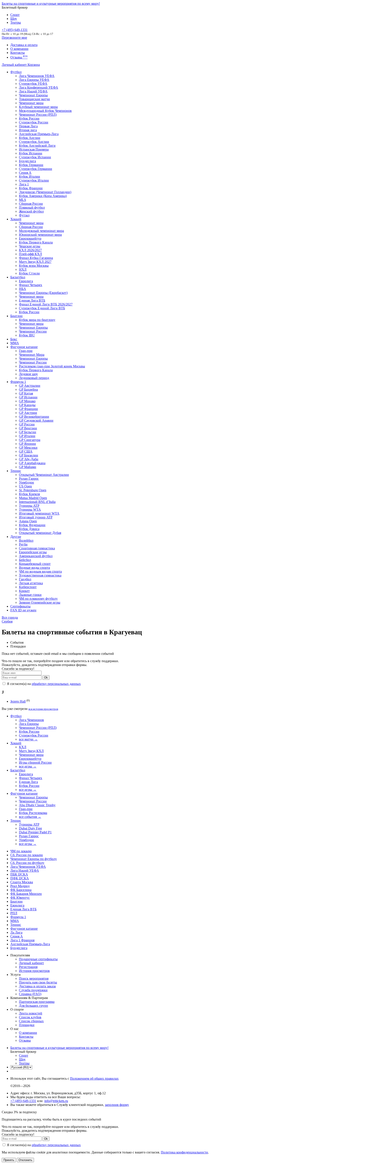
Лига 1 (24, 184)
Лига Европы (29, 724)
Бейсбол (25, 560)
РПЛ (13, 913)
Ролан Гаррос (29, 478)
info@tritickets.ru (56, 1101)
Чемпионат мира (31, 103)
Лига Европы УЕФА (34, 80)
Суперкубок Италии (34, 180)
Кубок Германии (31, 165)
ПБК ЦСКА (19, 874)
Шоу (13, 18)
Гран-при (26, 351)
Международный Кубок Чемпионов (45, 111)
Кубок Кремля (29, 494)
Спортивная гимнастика (37, 548)
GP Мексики (28, 447)
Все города (10, 617)
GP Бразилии (28, 455)
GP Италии (27, 436)
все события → (30, 817)
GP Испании (28, 397)
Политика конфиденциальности (184, 1152)
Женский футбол (31, 211)
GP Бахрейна (28, 389)
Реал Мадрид (19, 886)
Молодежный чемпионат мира (41, 231)
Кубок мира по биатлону (37, 320)
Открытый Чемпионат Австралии (44, 474)
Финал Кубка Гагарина (36, 258)
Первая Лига (28, 126)
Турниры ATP (29, 505)
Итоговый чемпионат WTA (39, 513)
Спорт (15, 15)
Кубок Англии (29, 138)
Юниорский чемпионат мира (40, 234)
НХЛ (22, 269)
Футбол (16, 72)
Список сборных (31, 1021)
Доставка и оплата (23, 45)
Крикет (24, 591)
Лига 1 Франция (22, 940)
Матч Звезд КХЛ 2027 (35, 262)
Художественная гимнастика (40, 575)
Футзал (24, 215)
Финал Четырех (30, 285)
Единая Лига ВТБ (23, 909)
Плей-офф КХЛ (30, 254)
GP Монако (27, 401)
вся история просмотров (43, 709)
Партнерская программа (36, 1002)
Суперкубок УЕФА (33, 83)
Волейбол (26, 540)
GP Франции (28, 409)
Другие (15, 536)
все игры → (27, 766)
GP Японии (27, 444)
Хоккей (15, 219)
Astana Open (28, 521)
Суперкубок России (33, 122)
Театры (15, 22)
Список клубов (30, 1017)
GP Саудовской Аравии (36, 420)
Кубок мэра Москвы (34, 265)
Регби (23, 544)
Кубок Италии (29, 176)
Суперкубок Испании (35, 157)
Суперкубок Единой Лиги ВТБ (42, 308)
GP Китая (26, 393)
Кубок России (29, 312)
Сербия (7, 621)
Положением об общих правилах (94, 1078)
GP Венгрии (28, 428)
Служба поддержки (33, 990)
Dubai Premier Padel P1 (35, 832)
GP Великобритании (34, 416)
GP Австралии (29, 385)
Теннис (15, 471)
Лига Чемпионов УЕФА (36, 76)
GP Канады (27, 405)
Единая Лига (28, 782)
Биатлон (16, 316)
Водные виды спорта (34, 567)
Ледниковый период (34, 378)
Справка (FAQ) (30, 994)
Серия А (25, 172)
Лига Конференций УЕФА (38, 87)
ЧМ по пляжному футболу (38, 598)
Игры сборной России (35, 762)
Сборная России (31, 203)
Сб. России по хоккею (26, 855)
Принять (8, 1160)
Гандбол (25, 579)
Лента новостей (30, 1013)
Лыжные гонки (30, 595)
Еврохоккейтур (30, 238)
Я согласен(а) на (43, 684)
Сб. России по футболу (27, 863)
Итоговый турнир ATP (36, 517)
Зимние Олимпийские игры (39, 602)
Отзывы (19, 57)
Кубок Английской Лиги (37, 145)
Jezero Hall (18, 701)
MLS (22, 200)
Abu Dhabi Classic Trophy (37, 805)
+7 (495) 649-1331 (23, 1101)
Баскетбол (17, 277)
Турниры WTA (30, 509)
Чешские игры (29, 246)
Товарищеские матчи (34, 99)
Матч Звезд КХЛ (31, 751)
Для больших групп (33, 1005)
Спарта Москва (21, 882)
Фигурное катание (24, 347)
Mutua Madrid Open (33, 498)
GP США (26, 451)
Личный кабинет (15, 64)
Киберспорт (28, 587)
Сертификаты (20, 606)
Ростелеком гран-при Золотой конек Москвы (52, 366)
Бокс (13, 339)
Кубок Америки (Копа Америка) (43, 196)
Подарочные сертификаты (38, 959)
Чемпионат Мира (31, 354)
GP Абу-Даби (28, 459)
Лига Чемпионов (31, 720)
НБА (22, 289)
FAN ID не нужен (23, 610)
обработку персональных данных (56, 684)
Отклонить (25, 1160)
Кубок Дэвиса (29, 529)
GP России (27, 424)
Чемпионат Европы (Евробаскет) (43, 292)
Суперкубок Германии (35, 169)
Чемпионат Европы (33, 95)
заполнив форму (117, 1105)
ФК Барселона (20, 890)
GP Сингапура (29, 440)
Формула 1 (18, 382)
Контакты (17, 52)
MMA (14, 343)
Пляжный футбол (32, 207)
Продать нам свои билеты (38, 982)
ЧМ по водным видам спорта (40, 571)
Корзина (34, 64)
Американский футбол (36, 556)
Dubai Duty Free (30, 828)
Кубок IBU (27, 335)
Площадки (26, 1025)
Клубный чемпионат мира (38, 107)
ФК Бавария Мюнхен (26, 894)
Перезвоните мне (14, 37)
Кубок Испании (30, 153)
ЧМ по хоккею (21, 851)
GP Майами (27, 467)
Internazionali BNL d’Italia (37, 502)
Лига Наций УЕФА (33, 91)
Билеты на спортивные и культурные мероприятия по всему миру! (51, 3)
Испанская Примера (34, 149)
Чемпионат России (33, 331)
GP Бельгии (27, 432)
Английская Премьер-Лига (39, 134)
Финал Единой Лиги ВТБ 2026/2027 (46, 304)
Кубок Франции (31, 188)
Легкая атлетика (31, 583)
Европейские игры (33, 552)
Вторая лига (28, 130)
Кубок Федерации (32, 525)
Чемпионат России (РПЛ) (38, 727)
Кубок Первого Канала (36, 242)
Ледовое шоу (28, 374)
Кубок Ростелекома (33, 813)
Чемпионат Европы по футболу (33, 859)
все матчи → (28, 739)
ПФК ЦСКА (19, 878)
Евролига (26, 281)
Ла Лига (16, 932)
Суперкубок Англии (34, 141)
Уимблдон (26, 482)
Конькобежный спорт (35, 564)
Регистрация (28, 967)
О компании (19, 49)
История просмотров (34, 971)
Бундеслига (27, 161)
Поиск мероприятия (33, 978)
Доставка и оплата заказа (37, 986)
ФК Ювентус (20, 897)
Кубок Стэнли (29, 273)
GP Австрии (28, 413)
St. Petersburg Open (32, 490)
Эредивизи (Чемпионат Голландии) (45, 192)
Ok (46, 677)
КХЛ (22, 747)
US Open (25, 486)
